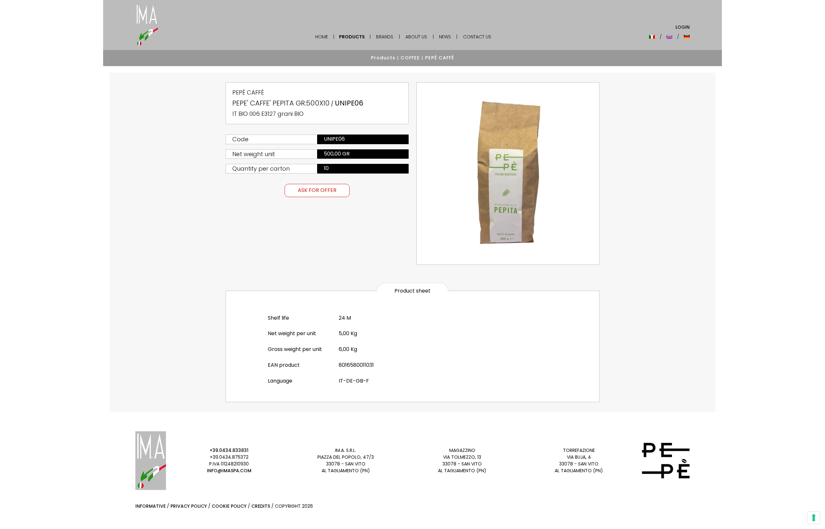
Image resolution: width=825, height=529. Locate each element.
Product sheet (412, 290)
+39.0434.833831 (228, 450)
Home (321, 37)
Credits (260, 506)
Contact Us (477, 37)
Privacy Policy (188, 506)
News (445, 37)
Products (352, 37)
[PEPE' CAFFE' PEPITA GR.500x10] (508, 173)
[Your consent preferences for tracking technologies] (814, 518)
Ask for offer (317, 190)
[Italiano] (652, 37)
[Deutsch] (687, 37)
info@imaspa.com (229, 470)
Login (682, 27)
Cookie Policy (229, 506)
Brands (384, 37)
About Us (416, 37)
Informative (150, 506)
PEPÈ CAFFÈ (439, 58)
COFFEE (410, 58)
